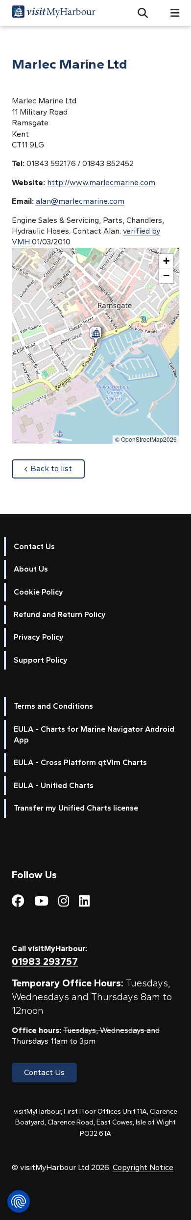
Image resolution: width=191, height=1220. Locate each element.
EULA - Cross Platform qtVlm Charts (80, 762)
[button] (139, 13)
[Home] (54, 13)
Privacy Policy (39, 637)
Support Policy (41, 660)
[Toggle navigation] (171, 13)
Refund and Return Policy (60, 614)
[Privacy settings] (18, 1201)
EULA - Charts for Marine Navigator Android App (94, 734)
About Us (31, 569)
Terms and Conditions (53, 706)
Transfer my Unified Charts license (76, 808)
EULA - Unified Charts (54, 785)
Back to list (57, 468)
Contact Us (34, 546)
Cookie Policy (38, 592)
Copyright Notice (143, 1167)
